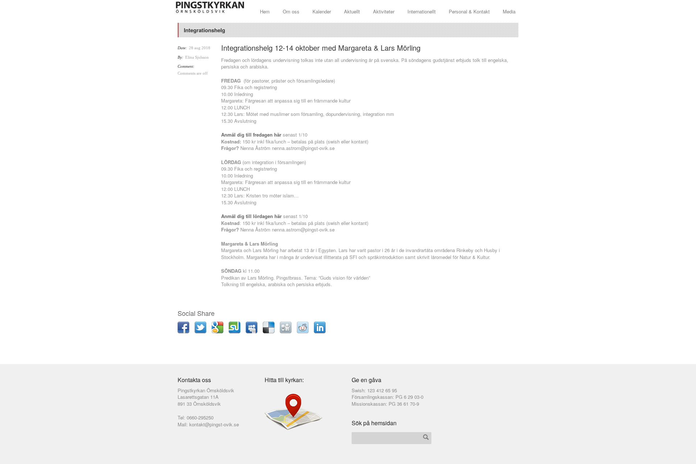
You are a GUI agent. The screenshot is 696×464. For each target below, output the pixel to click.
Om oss (291, 11)
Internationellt (421, 11)
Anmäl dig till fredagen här (251, 134)
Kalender (321, 11)
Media (509, 11)
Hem (265, 11)
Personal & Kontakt (469, 11)
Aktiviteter (383, 11)
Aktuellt (352, 11)
